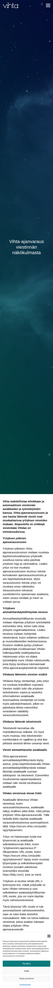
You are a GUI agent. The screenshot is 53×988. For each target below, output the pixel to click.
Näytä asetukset (26, 978)
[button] (49, 936)
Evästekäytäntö (25, 985)
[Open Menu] (48, 5)
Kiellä (26, 971)
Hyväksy (27, 963)
